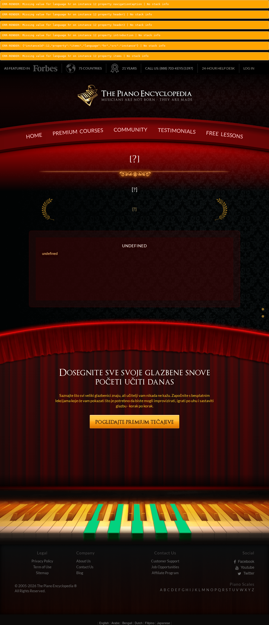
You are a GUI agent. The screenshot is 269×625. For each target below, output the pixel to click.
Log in (248, 68)
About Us (83, 561)
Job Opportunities (165, 567)
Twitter (248, 573)
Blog (79, 573)
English (104, 623)
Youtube (247, 567)
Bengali (127, 623)
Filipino (149, 623)
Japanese (163, 623)
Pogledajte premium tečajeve (134, 422)
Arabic (115, 623)
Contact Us (84, 567)
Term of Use (42, 567)
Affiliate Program (165, 573)
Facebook (245, 561)
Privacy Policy (42, 561)
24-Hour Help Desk (218, 68)
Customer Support (165, 561)
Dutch (138, 623)
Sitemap (42, 573)
